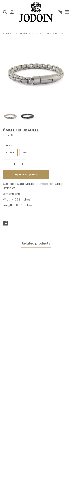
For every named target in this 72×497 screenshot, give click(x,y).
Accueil (8, 33)
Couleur (7, 145)
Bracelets (26, 33)
